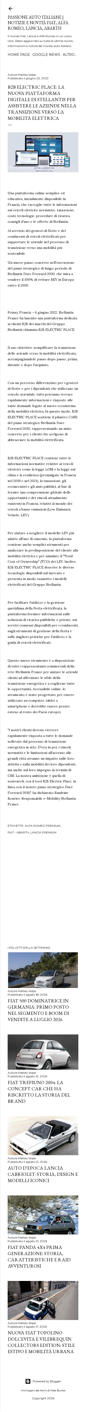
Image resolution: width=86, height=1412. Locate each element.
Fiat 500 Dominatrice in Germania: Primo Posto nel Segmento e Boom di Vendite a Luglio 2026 (38, 1010)
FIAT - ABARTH (18, 832)
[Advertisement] (43, 891)
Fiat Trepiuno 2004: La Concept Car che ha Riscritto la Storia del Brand (39, 1091)
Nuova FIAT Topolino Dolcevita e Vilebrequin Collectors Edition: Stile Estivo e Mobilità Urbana (41, 1342)
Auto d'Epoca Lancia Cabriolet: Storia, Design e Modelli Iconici (43, 1174)
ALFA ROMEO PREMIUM (42, 825)
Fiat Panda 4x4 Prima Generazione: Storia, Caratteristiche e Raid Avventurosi (39, 1256)
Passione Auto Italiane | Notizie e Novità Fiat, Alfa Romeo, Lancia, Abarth (38, 22)
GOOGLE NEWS (46, 54)
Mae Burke (57, 1390)
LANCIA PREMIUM (43, 832)
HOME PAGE (19, 54)
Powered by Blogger (47, 1381)
